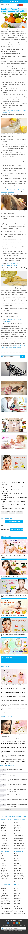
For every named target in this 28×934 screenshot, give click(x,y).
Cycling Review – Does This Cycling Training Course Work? (13, 490)
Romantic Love (4, 895)
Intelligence (17, 892)
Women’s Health (5, 845)
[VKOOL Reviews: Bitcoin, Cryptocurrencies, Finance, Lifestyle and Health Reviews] (14, 1)
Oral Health (3, 828)
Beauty (7, 4)
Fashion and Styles (5, 880)
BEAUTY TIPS (5, 851)
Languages (3, 890)
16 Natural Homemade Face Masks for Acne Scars (12, 654)
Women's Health (19, 512)
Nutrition (16, 855)
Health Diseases (18, 828)
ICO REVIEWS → (6, 661)
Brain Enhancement (18, 840)
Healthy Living (17, 868)
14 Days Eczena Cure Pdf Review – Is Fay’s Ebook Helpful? (12, 494)
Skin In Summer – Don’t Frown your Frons (17, 794)
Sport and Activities (18, 908)
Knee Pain (16, 860)
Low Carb (3, 823)
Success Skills (17, 901)
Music (15, 887)
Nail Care (16, 853)
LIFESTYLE (17, 884)
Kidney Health (4, 842)
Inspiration (3, 888)
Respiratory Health (18, 838)
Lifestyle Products (18, 903)
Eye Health (3, 827)
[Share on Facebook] (18, 5)
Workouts (3, 853)
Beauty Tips (8, 511)
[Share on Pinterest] (20, 5)
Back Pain (16, 858)
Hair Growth (4, 868)
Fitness (2, 822)
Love (2, 887)
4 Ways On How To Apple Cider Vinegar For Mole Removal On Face (12, 735)
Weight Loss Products (19, 878)
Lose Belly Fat (17, 830)
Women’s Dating (5, 900)
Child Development (5, 901)
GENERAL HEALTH (6, 820)
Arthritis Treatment (18, 837)
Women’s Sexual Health (19, 846)
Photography (17, 896)
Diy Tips (16, 888)
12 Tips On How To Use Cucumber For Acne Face (13, 712)
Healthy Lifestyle (5, 898)
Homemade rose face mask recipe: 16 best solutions (14, 738)
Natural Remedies (4, 512)
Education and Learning (19, 913)
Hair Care (3, 855)
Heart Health (4, 835)
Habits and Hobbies (5, 905)
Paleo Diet (3, 867)
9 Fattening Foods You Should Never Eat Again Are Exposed (13, 502)
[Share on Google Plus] (22, 5)
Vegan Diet (16, 862)
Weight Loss (4, 871)
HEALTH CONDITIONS (20, 820)
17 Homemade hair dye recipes (14, 769)
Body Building (4, 840)
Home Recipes (17, 900)
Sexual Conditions (18, 835)
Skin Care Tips (12, 512)
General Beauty (20, 511)
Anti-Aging (3, 858)
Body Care (13, 511)
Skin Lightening (17, 870)
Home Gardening (18, 905)
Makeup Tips (4, 870)
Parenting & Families (5, 906)
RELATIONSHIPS (5, 884)
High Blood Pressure (19, 843)
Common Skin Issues (19, 842)
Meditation (16, 857)
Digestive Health (4, 846)
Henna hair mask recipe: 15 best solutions (11, 763)
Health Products (18, 832)
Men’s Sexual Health (19, 845)
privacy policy (9, 932)
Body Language (4, 896)
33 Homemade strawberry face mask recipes (13, 508)
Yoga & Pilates (4, 873)
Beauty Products (5, 878)
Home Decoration (18, 906)
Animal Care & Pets (18, 911)
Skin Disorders (17, 827)
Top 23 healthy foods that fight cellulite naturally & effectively (14, 498)
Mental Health (4, 843)
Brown (19, 514)
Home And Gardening (19, 910)
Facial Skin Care (18, 865)
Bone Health (4, 832)
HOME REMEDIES (19, 851)
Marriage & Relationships (6, 911)
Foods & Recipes (5, 875)
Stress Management (5, 908)
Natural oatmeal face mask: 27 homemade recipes (13, 761)
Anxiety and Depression (19, 848)
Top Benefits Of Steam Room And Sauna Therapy (13, 759)
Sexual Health (17, 833)
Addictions (16, 823)
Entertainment (17, 898)
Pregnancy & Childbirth (19, 876)
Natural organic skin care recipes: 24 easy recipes (13, 741)
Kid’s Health (3, 830)
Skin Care (3, 863)
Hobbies (16, 890)
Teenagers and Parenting (7, 910)
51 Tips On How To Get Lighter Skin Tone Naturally (12, 615)
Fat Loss (3, 857)
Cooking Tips (17, 893)
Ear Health (3, 825)
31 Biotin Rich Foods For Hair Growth (9, 576)
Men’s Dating (4, 893)
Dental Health (4, 838)
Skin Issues (17, 825)
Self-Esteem (4, 892)
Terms (23, 930)
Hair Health (16, 863)
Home (2, 4)
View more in (5, 809)
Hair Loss (3, 862)
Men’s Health (4, 837)
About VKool (17, 925)
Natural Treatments (18, 875)
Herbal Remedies (18, 871)
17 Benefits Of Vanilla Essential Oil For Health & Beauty (13, 505)
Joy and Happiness (5, 903)
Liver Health (4, 833)
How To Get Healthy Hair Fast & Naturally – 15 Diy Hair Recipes (14, 486)
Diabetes (16, 822)
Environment (17, 895)
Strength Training (5, 848)
